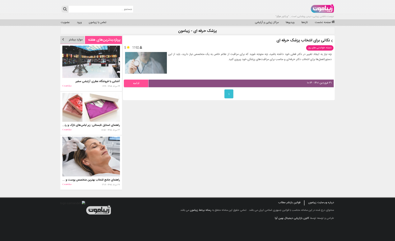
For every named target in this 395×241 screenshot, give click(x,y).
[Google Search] (65, 9)
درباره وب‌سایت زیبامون (321, 202)
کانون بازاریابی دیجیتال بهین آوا (292, 218)
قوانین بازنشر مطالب (289, 202)
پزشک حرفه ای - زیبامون (197, 31)
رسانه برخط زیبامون (200, 210)
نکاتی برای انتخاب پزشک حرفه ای (303, 40)
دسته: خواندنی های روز (319, 48)
